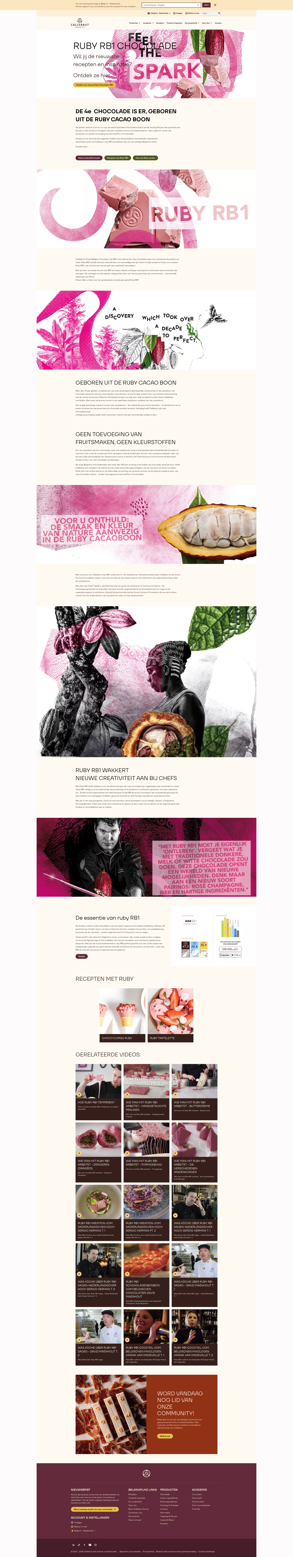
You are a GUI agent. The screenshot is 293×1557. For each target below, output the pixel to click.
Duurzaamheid (135, 1502)
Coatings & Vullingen (169, 1505)
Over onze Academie (201, 1505)
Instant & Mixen (167, 1520)
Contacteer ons (135, 1512)
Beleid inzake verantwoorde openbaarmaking (176, 1551)
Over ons (132, 1505)
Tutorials (196, 1509)
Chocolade (165, 1494)
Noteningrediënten (168, 1502)
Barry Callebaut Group (138, 1509)
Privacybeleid (148, 1551)
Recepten (160, 23)
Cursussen (196, 1494)
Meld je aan (165, 1436)
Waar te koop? (134, 1520)
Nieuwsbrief (133, 1516)
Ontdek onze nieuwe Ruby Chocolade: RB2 (94, 85)
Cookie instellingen (206, 1551)
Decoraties (165, 1512)
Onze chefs (197, 1498)
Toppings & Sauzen (168, 1516)
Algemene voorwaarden (130, 1551)
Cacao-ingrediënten (169, 1498)
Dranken (164, 1523)
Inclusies (164, 1509)
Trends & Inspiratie (174, 23)
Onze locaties (198, 1502)
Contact (218, 23)
